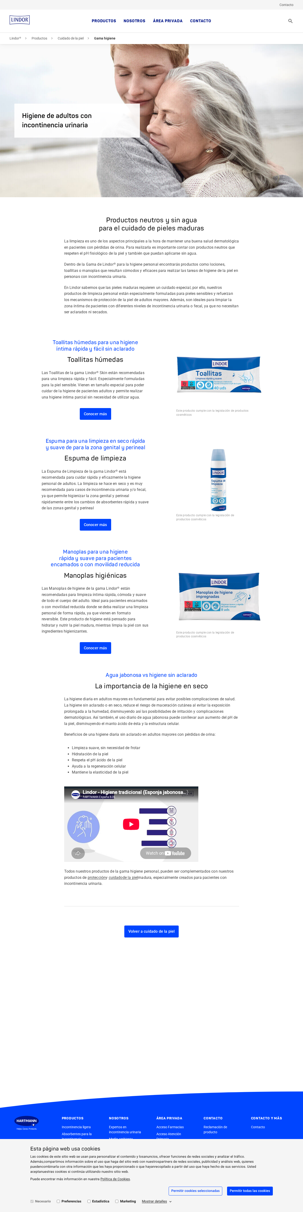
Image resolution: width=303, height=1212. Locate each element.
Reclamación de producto (215, 1129)
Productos (104, 21)
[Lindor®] (20, 21)
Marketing (128, 1201)
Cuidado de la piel (71, 38)
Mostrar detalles (154, 1201)
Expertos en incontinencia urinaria (125, 1129)
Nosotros (134, 21)
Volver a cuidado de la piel (151, 931)
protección (97, 877)
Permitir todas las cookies (250, 1191)
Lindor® (15, 38)
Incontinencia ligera (76, 1127)
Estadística (100, 1201)
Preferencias (71, 1201)
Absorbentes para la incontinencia (77, 1136)
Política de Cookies (115, 1179)
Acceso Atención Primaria (168, 1136)
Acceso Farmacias (170, 1127)
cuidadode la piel (123, 877)
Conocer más (95, 414)
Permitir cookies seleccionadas (195, 1191)
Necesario (43, 1201)
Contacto (286, 5)
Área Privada (168, 21)
